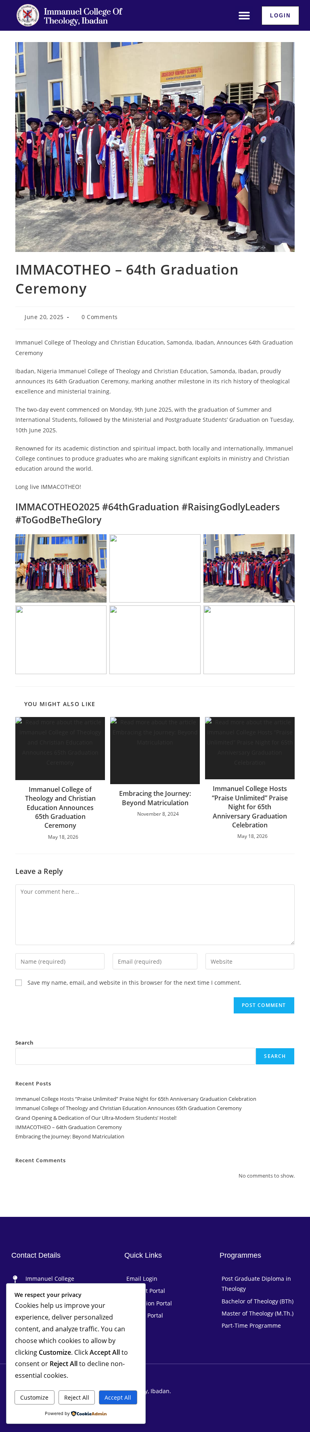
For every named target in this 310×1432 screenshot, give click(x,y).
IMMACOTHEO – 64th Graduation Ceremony (68, 1127)
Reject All (76, 1397)
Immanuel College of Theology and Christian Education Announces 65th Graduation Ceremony (60, 807)
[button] (244, 15)
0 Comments (100, 317)
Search (24, 1042)
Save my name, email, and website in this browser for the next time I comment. (134, 982)
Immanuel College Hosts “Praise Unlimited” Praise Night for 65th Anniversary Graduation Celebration (250, 806)
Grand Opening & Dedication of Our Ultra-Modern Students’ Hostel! (95, 1117)
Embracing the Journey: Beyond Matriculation (155, 798)
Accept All (118, 1397)
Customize (34, 1397)
